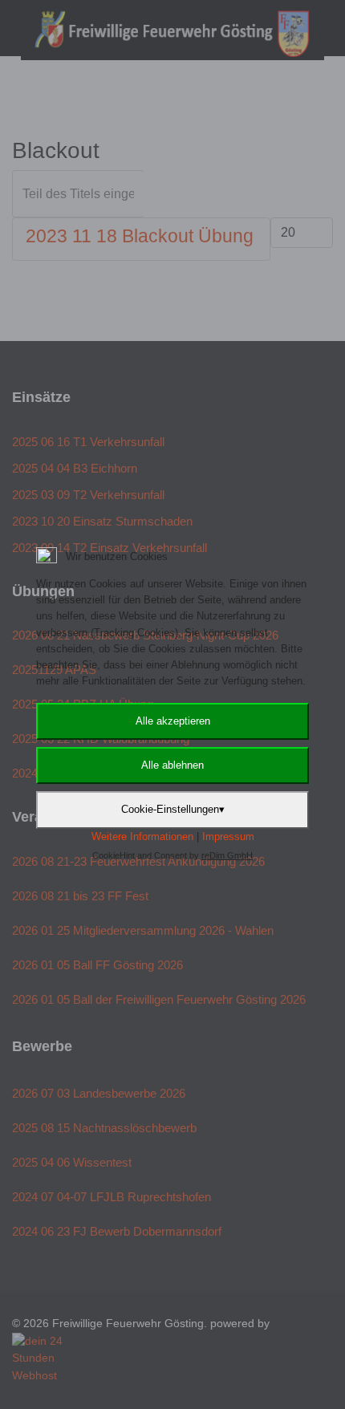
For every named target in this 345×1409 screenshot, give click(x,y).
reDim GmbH (227, 855)
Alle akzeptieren (173, 721)
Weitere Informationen (142, 836)
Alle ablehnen (172, 765)
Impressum (228, 836)
